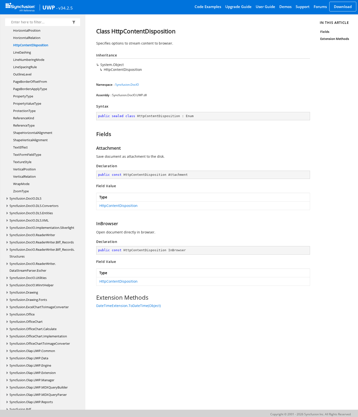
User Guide (265, 6)
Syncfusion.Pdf (20, 409)
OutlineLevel (22, 74)
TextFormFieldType (27, 154)
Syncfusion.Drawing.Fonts (28, 299)
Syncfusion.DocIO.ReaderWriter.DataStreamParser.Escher (32, 267)
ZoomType (21, 191)
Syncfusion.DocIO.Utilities (28, 278)
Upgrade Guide (238, 6)
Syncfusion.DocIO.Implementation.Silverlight (41, 227)
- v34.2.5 (64, 7)
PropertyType (23, 96)
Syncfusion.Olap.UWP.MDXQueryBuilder (38, 387)
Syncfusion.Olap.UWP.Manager (31, 380)
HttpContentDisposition (30, 45)
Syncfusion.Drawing (23, 292)
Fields (324, 31)
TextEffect (20, 147)
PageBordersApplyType (30, 89)
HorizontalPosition (26, 30)
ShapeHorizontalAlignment (32, 132)
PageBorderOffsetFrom (30, 81)
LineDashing (22, 52)
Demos (285, 6)
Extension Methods (334, 39)
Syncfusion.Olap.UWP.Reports (31, 402)
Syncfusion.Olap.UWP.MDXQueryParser (38, 394)
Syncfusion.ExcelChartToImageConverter (39, 307)
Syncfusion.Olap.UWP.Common (32, 351)
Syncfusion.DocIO (127, 85)
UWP (48, 7)
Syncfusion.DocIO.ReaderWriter (32, 235)
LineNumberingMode (28, 59)
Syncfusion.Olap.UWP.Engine (30, 365)
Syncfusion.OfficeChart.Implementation (38, 336)
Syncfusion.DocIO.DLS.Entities (31, 213)
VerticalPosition (24, 169)
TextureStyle (22, 162)
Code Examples (208, 6)
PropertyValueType (27, 103)
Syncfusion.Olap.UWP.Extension (32, 373)
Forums (320, 6)
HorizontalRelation (26, 38)
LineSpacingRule (25, 67)
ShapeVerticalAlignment (30, 140)
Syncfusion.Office (22, 314)
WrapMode (21, 184)
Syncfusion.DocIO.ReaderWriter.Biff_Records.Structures (42, 253)
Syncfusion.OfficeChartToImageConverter (39, 343)
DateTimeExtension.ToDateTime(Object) (128, 305)
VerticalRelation (24, 176)
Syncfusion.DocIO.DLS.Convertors (33, 206)
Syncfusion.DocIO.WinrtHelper (31, 285)
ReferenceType (24, 125)
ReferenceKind (23, 118)
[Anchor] (94, 134)
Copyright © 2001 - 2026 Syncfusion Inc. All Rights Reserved (310, 414)
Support (303, 6)
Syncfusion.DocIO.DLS (25, 198)
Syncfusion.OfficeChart (26, 321)
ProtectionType (24, 111)
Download (343, 6)
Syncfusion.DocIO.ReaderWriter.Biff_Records (41, 242)
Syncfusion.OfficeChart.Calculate (33, 329)
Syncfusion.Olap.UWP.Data (28, 358)
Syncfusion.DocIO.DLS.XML (29, 220)
